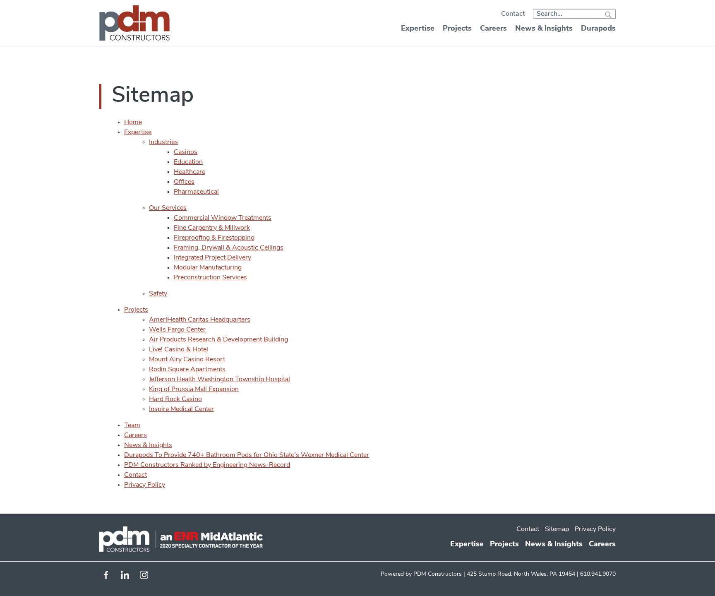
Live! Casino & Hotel (178, 349)
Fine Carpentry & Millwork (212, 228)
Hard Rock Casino (175, 399)
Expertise (417, 29)
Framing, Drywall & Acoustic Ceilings (228, 248)
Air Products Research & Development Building (218, 339)
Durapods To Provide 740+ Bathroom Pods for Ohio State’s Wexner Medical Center (246, 455)
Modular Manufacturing (208, 267)
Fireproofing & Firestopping (214, 238)
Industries (163, 142)
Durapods (598, 29)
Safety (158, 294)
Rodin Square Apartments (187, 369)
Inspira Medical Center (181, 409)
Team (132, 425)
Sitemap (557, 529)
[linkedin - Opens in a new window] (125, 577)
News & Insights (544, 29)
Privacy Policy (144, 485)
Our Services (168, 208)
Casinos (185, 152)
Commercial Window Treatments (222, 218)
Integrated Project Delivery (212, 258)
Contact (513, 14)
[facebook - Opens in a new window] (105, 577)
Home (133, 122)
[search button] (608, 15)
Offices (184, 182)
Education (188, 162)
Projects (457, 29)
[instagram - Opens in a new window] (144, 577)
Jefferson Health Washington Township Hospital (219, 379)
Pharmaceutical (196, 192)
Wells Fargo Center (177, 330)
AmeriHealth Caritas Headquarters (199, 320)
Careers (493, 29)
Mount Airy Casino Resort (187, 359)
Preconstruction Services (210, 277)
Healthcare (189, 172)
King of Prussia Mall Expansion (194, 389)
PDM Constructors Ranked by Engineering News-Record (207, 465)
